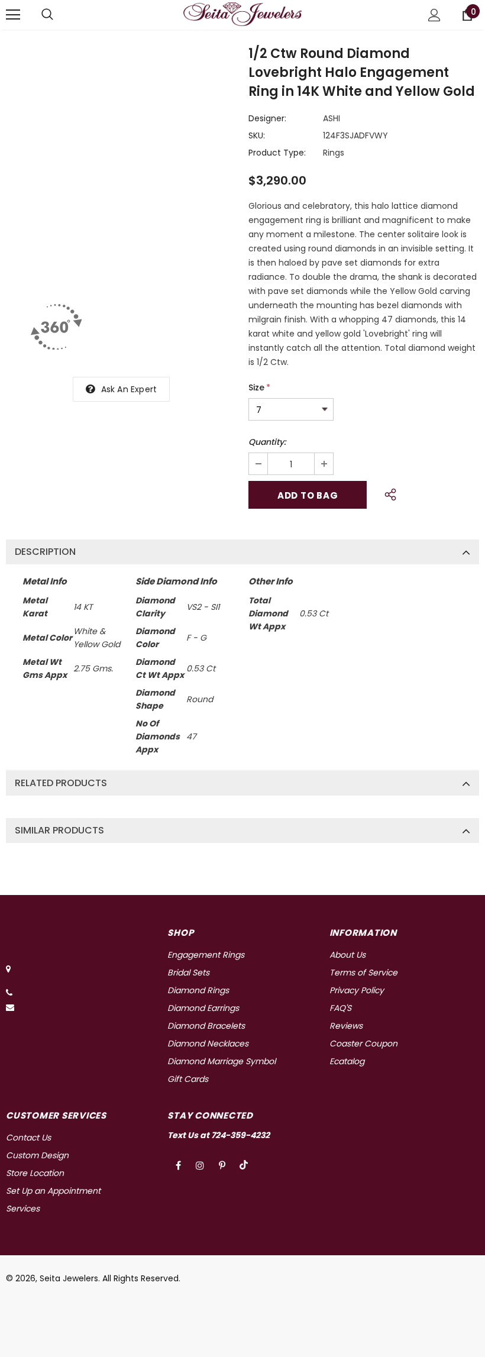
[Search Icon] (47, 15)
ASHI (331, 118)
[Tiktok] (243, 1164)
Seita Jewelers (69, 1278)
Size (259, 387)
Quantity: (267, 442)
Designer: (267, 118)
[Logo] (242, 14)
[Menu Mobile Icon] (13, 15)
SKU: (256, 135)
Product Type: (277, 153)
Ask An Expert (129, 389)
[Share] (387, 493)
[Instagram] (200, 1164)
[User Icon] (434, 15)
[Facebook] (178, 1164)
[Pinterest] (221, 1164)
